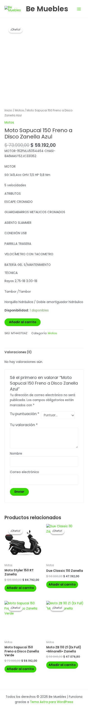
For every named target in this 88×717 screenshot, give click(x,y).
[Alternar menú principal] (79, 9)
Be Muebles (47, 9)
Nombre (16, 453)
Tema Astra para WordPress (51, 702)
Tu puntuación (24, 413)
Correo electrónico (24, 472)
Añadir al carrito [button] (20, 588)
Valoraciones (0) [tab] (18, 352)
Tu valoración (24, 424)
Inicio (8, 110)
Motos (19, 110)
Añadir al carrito (22, 322)
